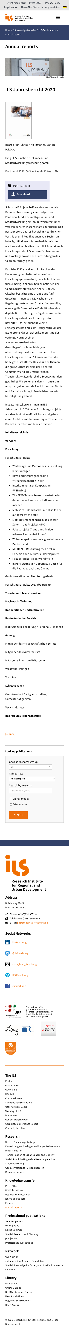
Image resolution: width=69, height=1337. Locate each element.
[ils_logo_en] (19, 15)
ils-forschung (19, 942)
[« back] (10, 734)
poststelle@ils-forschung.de (32, 923)
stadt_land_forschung (24, 964)
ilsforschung (19, 986)
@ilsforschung (20, 953)
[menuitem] (65, 7)
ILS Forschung (20, 975)
